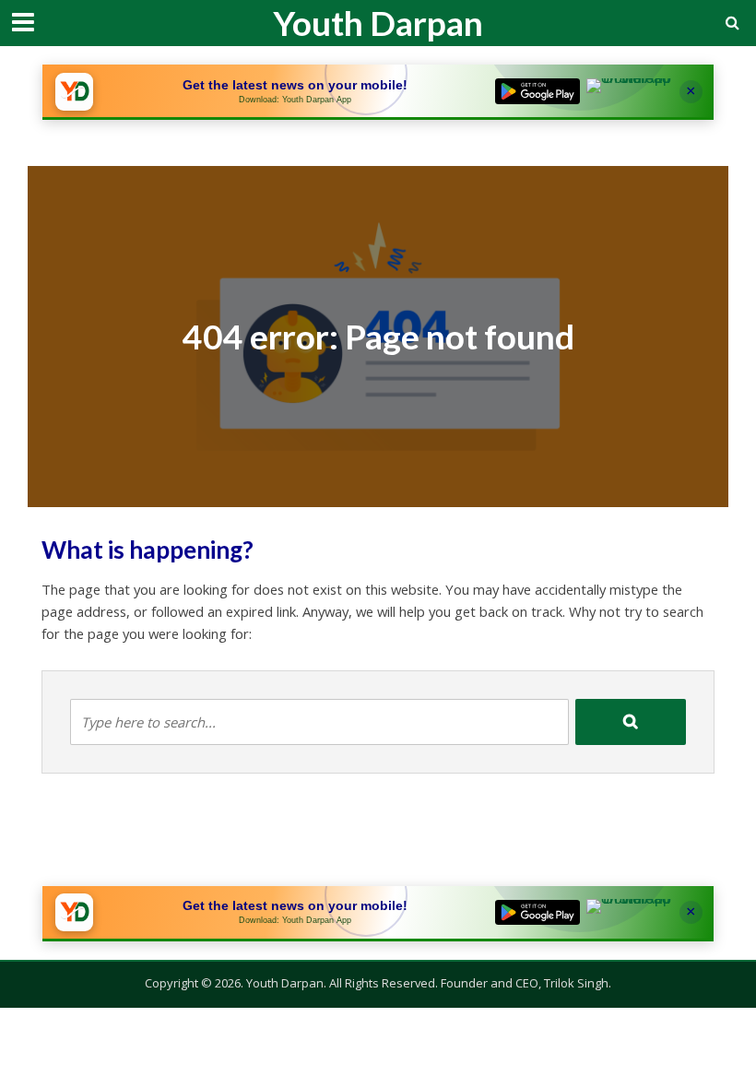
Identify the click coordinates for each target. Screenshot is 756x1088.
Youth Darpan (378, 22)
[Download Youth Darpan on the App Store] (628, 91)
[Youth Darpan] (73, 91)
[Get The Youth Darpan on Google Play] (537, 91)
